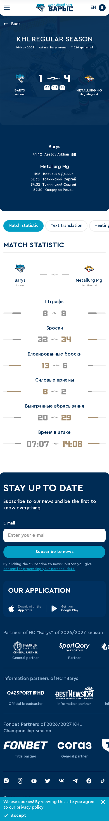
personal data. (63, 570)
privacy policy (30, 807)
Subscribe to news (54, 553)
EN (91, 8)
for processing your (34, 570)
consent (10, 570)
